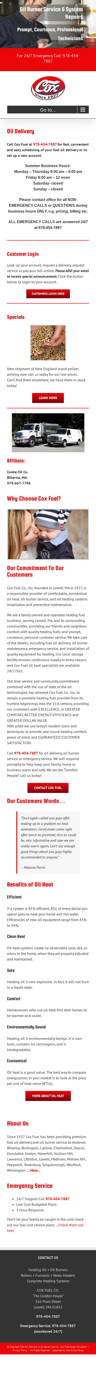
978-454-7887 (45, 144)
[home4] (48, 24)
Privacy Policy (20, 1350)
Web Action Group (74, 1350)
